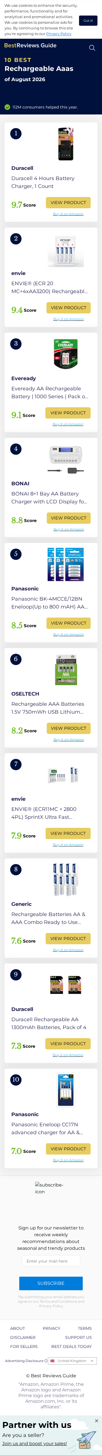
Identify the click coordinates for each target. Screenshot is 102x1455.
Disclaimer (22, 1337)
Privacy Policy (58, 33)
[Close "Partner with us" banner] (97, 1421)
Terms (85, 1328)
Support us (78, 1337)
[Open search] (92, 48)
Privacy (51, 1328)
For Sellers (24, 1346)
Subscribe (51, 1283)
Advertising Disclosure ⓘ (26, 1361)
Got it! (88, 21)
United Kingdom (72, 1361)
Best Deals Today (71, 1346)
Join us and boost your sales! (34, 1443)
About (17, 1328)
